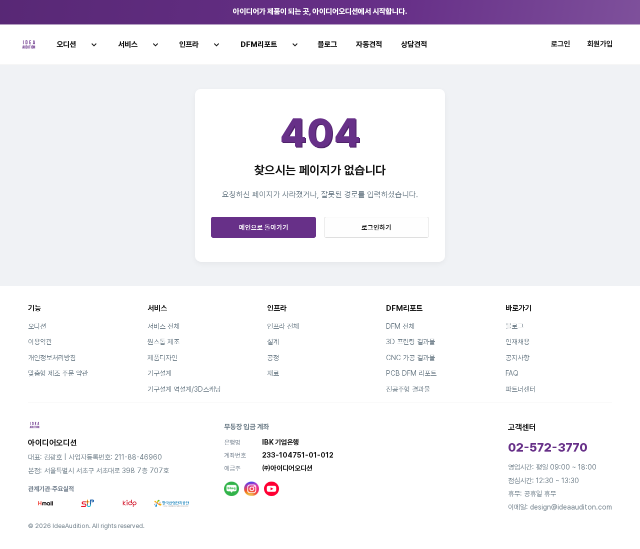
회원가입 (600, 43)
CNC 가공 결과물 (410, 358)
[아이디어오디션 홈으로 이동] (29, 44)
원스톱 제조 (164, 342)
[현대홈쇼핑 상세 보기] (45, 503)
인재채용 (518, 342)
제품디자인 (163, 358)
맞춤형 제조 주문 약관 (58, 373)
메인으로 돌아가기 (263, 227)
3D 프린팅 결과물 (410, 342)
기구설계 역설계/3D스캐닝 (184, 389)
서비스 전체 (164, 326)
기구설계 (160, 373)
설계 (273, 342)
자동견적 (369, 44)
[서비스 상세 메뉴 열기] (155, 44)
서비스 (128, 44)
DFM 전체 (400, 326)
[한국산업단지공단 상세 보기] (171, 503)
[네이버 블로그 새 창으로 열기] (231, 489)
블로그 (327, 44)
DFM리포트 (258, 44)
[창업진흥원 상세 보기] (87, 503)
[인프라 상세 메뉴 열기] (216, 44)
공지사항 (518, 358)
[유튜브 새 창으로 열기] (271, 489)
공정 (273, 358)
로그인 (560, 43)
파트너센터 (521, 389)
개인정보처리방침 (52, 358)
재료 (273, 373)
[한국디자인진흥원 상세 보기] (129, 503)
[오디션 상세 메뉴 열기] (94, 44)
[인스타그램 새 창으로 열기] (251, 489)
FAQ (512, 373)
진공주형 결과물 (408, 389)
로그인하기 (377, 227)
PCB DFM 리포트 (411, 373)
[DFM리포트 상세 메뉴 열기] (295, 44)
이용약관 (40, 342)
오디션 (66, 44)
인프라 (188, 44)
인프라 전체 (283, 326)
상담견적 (414, 44)
